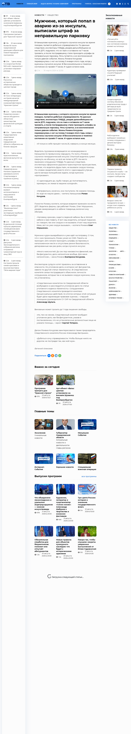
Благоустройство (115, 278)
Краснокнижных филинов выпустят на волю (13, 157)
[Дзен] (122, 4)
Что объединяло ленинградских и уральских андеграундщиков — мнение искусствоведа (44, 503)
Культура (112, 255)
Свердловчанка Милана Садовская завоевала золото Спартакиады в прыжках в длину (12, 174)
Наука (111, 261)
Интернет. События (39, 468)
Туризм (111, 248)
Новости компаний (116, 275)
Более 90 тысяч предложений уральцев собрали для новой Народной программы (13, 50)
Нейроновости (114, 291)
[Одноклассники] (120, 4)
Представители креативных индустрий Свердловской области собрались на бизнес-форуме (13, 141)
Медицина (113, 238)
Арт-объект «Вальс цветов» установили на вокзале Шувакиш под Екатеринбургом (13, 21)
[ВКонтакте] (49, 355)
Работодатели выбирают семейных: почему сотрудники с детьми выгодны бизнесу (116, 140)
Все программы (89, 476)
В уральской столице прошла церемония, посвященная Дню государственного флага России (13, 229)
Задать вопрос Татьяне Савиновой (54, 4)
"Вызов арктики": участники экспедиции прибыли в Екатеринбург (13, 211)
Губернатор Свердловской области (63, 435)
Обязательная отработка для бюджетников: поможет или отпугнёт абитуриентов (42, 545)
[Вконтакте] (117, 4)
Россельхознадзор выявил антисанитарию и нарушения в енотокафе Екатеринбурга (11, 193)
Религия (112, 288)
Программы (76, 4)
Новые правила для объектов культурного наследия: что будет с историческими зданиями (64, 547)
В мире (111, 268)
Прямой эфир (32, 4)
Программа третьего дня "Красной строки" (13, 35)
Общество (113, 228)
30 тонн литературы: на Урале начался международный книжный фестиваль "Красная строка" (12, 100)
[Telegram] (56, 355)
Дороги (111, 285)
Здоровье (112, 294)
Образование (114, 258)
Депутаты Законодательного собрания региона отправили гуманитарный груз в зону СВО (13, 248)
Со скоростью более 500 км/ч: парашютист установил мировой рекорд (13, 67)
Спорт (111, 241)
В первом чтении (115, 298)
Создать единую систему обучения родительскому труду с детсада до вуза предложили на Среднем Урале (117, 105)
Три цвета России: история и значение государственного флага (87, 502)
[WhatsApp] (125, 4)
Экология (112, 251)
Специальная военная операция (87, 468)
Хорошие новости (65, 467)
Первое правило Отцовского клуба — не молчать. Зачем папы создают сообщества (117, 172)
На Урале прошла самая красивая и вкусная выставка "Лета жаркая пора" (12, 266)
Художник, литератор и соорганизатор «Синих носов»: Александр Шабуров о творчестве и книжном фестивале (63, 507)
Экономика (113, 235)
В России (112, 271)
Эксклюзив (40, 433)
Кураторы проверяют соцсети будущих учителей (116, 72)
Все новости (113, 225)
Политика (113, 231)
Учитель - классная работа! (96, 4)
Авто (122, 251)
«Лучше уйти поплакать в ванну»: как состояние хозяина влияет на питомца (117, 42)
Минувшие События (83, 434)
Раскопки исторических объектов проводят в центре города (13, 83)
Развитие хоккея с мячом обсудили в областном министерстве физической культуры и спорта (13, 120)
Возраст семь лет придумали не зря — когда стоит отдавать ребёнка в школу (116, 204)
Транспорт (113, 281)
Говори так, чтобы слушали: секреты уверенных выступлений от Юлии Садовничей (87, 544)
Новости (20, 4)
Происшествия (114, 265)
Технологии (113, 245)
